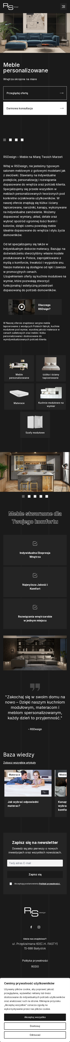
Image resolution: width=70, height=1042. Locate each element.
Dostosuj (35, 1026)
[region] (35, 1010)
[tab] (4, 140)
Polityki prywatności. (49, 883)
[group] (26, 793)
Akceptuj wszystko (35, 1017)
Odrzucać (35, 1034)
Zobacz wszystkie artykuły (19, 762)
